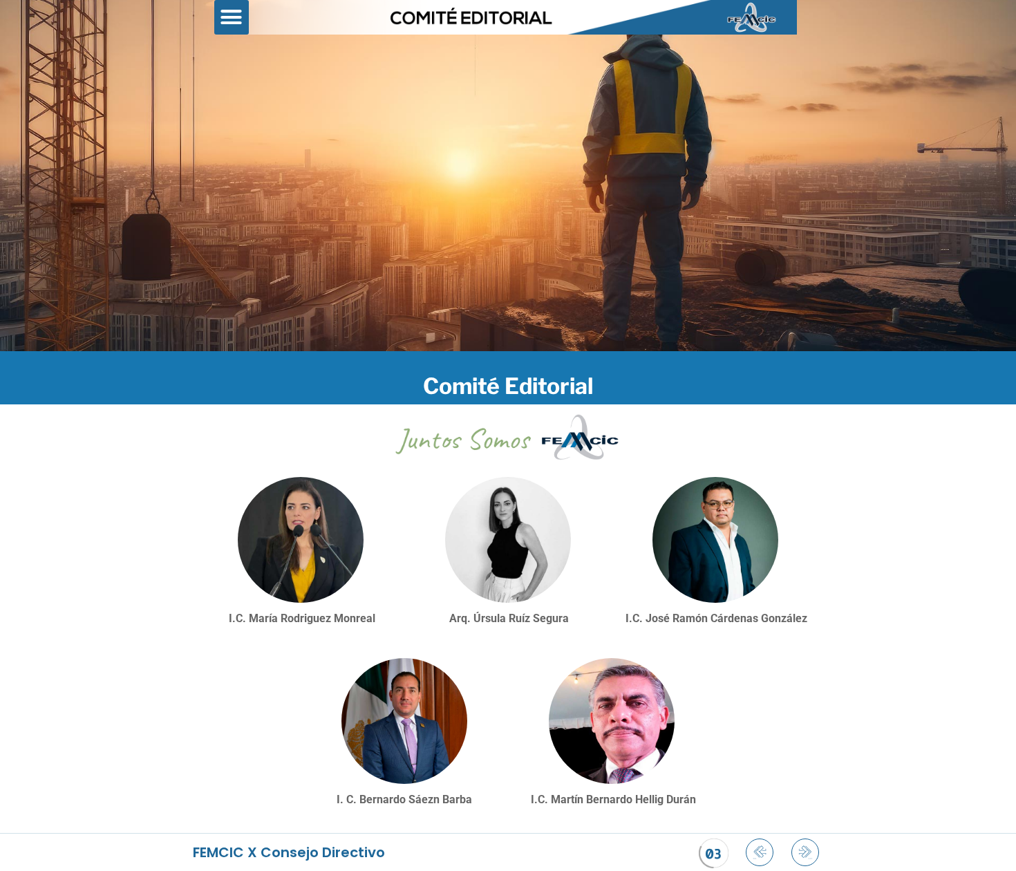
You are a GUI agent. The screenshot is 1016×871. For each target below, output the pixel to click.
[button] (231, 17)
